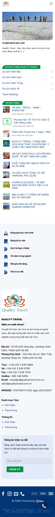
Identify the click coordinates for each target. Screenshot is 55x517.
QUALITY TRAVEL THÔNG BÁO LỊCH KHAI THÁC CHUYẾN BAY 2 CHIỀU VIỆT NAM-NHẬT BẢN (30, 144)
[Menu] (51, 3)
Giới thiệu (10, 405)
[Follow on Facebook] (3, 494)
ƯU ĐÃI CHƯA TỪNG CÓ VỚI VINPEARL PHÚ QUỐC (28, 174)
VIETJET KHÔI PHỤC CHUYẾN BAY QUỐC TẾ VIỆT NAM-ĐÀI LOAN (31, 155)
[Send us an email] (16, 494)
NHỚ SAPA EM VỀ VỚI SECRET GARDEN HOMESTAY (29, 205)
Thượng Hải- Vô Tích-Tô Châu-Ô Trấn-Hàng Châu (31, 121)
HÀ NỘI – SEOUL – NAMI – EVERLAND (26, 109)
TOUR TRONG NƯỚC (25, 510)
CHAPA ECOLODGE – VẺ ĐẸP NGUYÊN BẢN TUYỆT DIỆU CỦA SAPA (30, 185)
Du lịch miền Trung (12, 82)
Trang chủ (8, 510)
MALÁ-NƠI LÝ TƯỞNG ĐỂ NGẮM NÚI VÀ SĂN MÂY (30, 196)
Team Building (10, 94)
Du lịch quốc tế (10, 88)
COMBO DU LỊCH (33, 512)
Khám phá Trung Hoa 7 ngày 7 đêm (31, 132)
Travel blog (11, 410)
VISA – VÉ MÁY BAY (14, 512)
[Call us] (22, 494)
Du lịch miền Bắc (11, 71)
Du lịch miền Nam (12, 77)
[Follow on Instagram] (9, 494)
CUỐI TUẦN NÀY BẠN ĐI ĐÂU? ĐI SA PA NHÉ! (30, 164)
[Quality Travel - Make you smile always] (10, 3)
